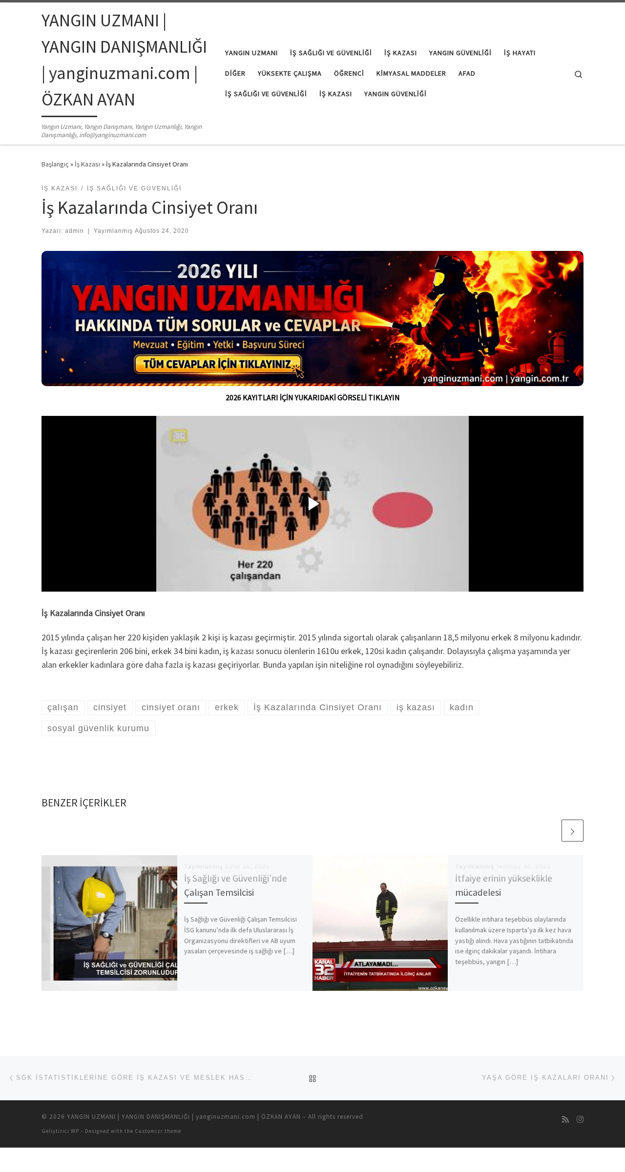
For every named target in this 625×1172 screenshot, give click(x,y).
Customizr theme (158, 1131)
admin (74, 230)
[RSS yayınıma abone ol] (565, 1119)
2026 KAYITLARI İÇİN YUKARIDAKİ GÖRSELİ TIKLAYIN (313, 397)
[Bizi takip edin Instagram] (580, 1119)
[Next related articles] (572, 831)
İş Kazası (87, 164)
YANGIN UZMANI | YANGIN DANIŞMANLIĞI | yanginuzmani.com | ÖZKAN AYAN (184, 1116)
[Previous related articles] (549, 831)
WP (75, 1131)
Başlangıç (55, 164)
